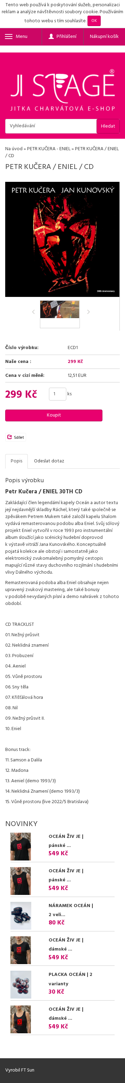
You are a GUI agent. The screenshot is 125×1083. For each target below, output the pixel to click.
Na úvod (14, 149)
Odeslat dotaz (49, 461)
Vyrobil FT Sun (19, 1070)
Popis (16, 461)
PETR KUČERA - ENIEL (48, 149)
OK (94, 20)
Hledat (108, 126)
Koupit (54, 415)
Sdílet (19, 437)
